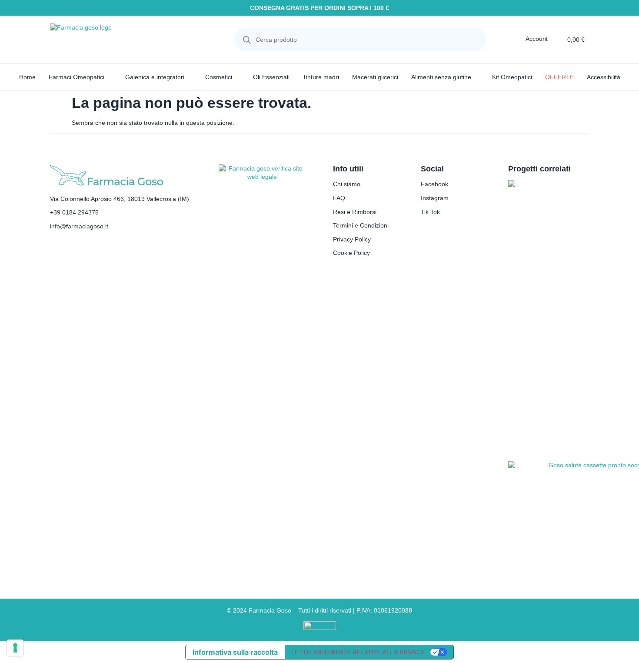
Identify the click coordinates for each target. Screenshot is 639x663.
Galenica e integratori (154, 77)
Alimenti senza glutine (441, 77)
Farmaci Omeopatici (76, 77)
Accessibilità (603, 77)
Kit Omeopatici (512, 77)
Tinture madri (321, 77)
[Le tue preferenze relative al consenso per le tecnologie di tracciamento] (15, 648)
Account (537, 38)
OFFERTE (559, 77)
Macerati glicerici (375, 77)
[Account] (519, 39)
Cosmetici (218, 77)
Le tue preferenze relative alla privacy (358, 652)
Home (27, 77)
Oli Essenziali (271, 77)
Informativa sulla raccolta (235, 652)
